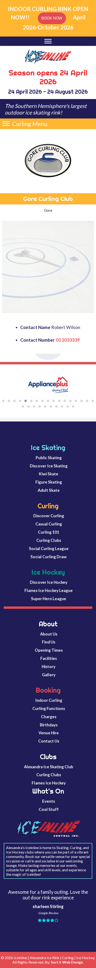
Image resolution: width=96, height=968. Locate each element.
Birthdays (49, 724)
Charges (48, 716)
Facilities (48, 658)
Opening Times (49, 650)
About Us (48, 634)
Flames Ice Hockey (49, 782)
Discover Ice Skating (49, 465)
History (48, 666)
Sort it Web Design (67, 962)
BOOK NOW (51, 18)
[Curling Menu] (6, 124)
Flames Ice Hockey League (48, 590)
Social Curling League (49, 548)
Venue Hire (48, 732)
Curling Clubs (48, 540)
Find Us (48, 641)
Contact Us (48, 741)
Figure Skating (48, 482)
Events (48, 801)
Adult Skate (49, 490)
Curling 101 (48, 532)
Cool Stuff (49, 809)
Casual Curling (48, 523)
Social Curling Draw (49, 556)
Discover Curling (48, 515)
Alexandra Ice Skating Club (48, 766)
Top (91, 963)
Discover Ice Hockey (48, 582)
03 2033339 (68, 340)
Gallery (48, 674)
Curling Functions (48, 708)
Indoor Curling (48, 700)
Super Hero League (48, 598)
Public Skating (49, 457)
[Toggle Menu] (48, 41)
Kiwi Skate (48, 473)
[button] (29, 123)
